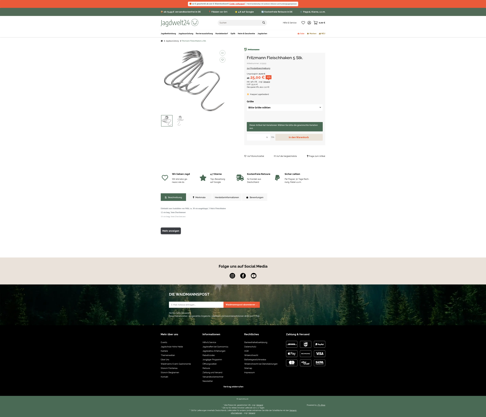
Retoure (206, 368)
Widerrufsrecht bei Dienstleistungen (261, 364)
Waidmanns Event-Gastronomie (176, 364)
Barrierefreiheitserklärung (255, 342)
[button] (309, 23)
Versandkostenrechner (212, 377)
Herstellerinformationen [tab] (227, 197)
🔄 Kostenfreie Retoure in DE (276, 12)
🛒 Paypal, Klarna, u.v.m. (312, 12)
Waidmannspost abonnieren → (242, 304)
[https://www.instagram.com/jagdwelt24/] (232, 276)
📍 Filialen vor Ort (217, 12)
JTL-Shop (321, 405)
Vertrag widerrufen (233, 386)
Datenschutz (250, 346)
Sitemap (248, 368)
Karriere (164, 351)
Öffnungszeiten (209, 364)
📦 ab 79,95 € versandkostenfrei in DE (181, 12)
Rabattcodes (208, 355)
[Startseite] (162, 41)
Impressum (249, 372)
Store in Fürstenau (169, 368)
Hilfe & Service (209, 342)
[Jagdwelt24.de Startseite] (179, 22)
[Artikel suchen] (264, 23)
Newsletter (207, 381)
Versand (266, 82)
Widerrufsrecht (251, 355)
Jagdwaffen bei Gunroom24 (215, 346)
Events (164, 342)
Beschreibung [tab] (175, 197)
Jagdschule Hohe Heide (172, 346)
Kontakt (164, 377)
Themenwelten (168, 355)
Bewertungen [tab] (256, 197)
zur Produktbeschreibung (258, 68)
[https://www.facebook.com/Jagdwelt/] (243, 276)
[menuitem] (246, 33)
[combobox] (285, 107)
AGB (246, 351)
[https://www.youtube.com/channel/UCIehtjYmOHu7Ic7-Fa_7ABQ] (253, 276)
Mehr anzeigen (170, 231)
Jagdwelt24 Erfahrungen (213, 351)
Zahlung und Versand (212, 372)
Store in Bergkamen (170, 372)
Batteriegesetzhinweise (255, 359)
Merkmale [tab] (200, 197)
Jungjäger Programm (212, 359)
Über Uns (165, 359)
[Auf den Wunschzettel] (222, 60)
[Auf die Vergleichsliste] (222, 53)
